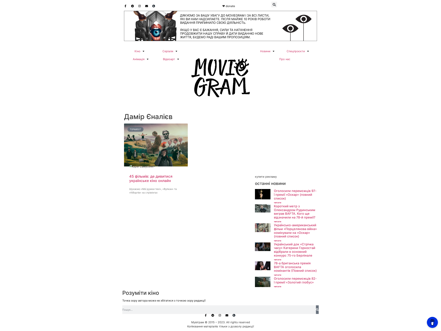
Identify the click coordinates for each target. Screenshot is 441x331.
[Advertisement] (286, 149)
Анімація (139, 59)
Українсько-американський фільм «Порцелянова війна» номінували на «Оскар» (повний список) (295, 230)
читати (277, 202)
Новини (265, 51)
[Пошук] (317, 309)
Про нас (284, 59)
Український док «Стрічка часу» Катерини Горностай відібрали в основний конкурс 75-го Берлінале (294, 249)
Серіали (167, 51)
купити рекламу (266, 176)
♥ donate (228, 6)
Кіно (137, 51)
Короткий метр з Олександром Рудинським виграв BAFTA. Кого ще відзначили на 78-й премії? (294, 211)
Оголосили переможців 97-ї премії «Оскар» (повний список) (295, 194)
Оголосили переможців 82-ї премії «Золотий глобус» (295, 280)
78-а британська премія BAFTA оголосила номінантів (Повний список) (295, 266)
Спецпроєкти (296, 51)
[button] (274, 4)
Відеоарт (169, 59)
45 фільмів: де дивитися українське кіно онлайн (150, 178)
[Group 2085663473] (220, 40)
